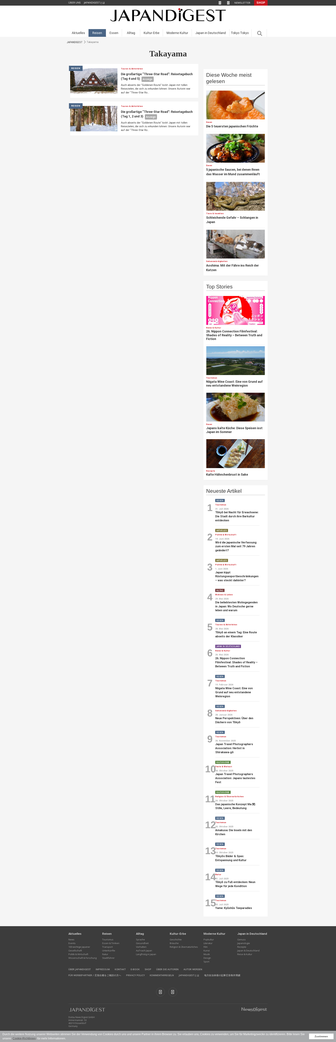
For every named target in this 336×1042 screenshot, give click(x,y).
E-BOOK (135, 969)
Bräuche (174, 943)
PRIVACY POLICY (135, 975)
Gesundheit (142, 943)
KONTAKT (120, 969)
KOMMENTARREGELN (162, 975)
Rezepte (241, 946)
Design (207, 957)
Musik (207, 954)
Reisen (97, 33)
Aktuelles (78, 33)
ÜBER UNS (74, 2)
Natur (105, 954)
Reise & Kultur (244, 954)
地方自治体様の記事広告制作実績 (222, 975)
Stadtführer (108, 957)
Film (206, 946)
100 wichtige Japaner (79, 946)
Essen (114, 33)
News (71, 939)
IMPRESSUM (103, 969)
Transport (107, 946)
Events (72, 943)
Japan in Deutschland (210, 33)
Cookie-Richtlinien (24, 1038)
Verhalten (141, 946)
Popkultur (209, 939)
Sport (206, 961)
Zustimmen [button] (321, 1036)
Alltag (131, 33)
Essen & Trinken (110, 943)
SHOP (261, 2)
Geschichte (176, 939)
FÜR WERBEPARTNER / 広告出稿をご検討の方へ (94, 975)
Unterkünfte (108, 950)
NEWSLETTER (242, 2)
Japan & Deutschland (248, 950)
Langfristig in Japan (146, 954)
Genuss (241, 939)
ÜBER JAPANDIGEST (79, 969)
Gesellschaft (75, 950)
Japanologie (243, 943)
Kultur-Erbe (151, 33)
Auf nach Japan (144, 950)
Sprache (140, 939)
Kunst (207, 950)
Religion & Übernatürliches (184, 946)
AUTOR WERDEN (193, 969)
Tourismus (107, 939)
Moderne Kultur (177, 33)
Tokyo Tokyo (240, 33)
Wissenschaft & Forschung (82, 957)
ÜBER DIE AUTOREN (167, 969)
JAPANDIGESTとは (94, 2)
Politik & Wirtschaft (78, 954)
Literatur (208, 943)
